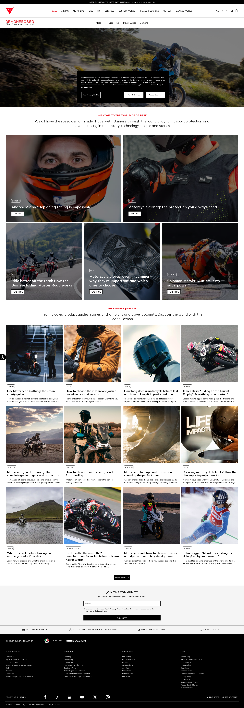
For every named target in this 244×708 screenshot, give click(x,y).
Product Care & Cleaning (73, 665)
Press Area (126, 671)
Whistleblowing (187, 679)
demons (144, 23)
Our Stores (126, 676)
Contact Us (10, 657)
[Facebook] (45, 697)
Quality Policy (186, 676)
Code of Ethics (186, 671)
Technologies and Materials (74, 671)
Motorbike (78, 11)
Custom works (127, 11)
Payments (9, 671)
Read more (18, 213)
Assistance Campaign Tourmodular (78, 676)
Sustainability (127, 665)
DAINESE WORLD (184, 11)
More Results (122, 577)
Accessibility (185, 657)
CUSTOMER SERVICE (211, 630)
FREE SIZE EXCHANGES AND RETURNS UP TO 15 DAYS (94, 630)
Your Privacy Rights (91, 95)
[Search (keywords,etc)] (222, 11)
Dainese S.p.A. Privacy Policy (109, 609)
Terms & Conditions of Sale (191, 659)
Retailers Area (127, 674)
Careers (125, 662)
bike (111, 23)
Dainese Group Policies (189, 682)
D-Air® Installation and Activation (77, 674)
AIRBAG (65, 11)
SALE (54, 11)
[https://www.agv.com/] (46, 640)
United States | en (230, 697)
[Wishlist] (231, 11)
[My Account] (227, 11)
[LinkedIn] (69, 697)
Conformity (68, 662)
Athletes (125, 668)
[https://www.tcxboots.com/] (57, 640)
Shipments (10, 674)
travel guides (129, 23)
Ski (98, 11)
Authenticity (68, 659)
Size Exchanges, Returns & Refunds (19, 676)
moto (98, 22)
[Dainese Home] (20, 10)
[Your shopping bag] (236, 11)
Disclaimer (185, 668)
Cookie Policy (186, 662)
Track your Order (12, 662)
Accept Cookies (155, 95)
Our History (126, 657)
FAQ (7, 668)
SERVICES (109, 11)
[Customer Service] (217, 11)
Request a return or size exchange (19, 665)
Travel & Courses (149, 11)
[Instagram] (108, 697)
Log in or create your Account (17, 659)
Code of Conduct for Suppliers (192, 674)
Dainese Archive (128, 659)
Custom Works (70, 668)
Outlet (167, 11)
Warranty (67, 657)
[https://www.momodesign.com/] (76, 641)
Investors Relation (188, 688)
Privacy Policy (186, 665)
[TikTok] (57, 697)
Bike (91, 11)
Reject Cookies (134, 95)
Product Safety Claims (189, 685)
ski (117, 23)
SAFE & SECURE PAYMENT (36, 630)
